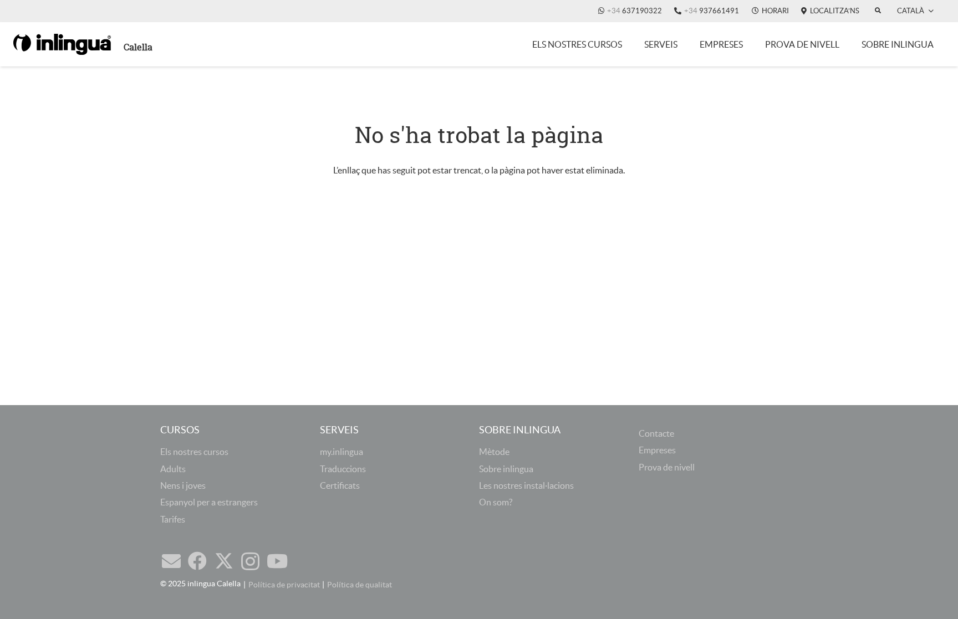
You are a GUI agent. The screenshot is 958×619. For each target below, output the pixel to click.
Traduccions (343, 469)
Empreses (657, 450)
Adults (173, 469)
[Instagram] (250, 561)
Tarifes (172, 519)
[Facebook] (197, 560)
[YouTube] (277, 560)
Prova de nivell (667, 467)
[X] (224, 561)
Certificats (340, 485)
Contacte (656, 433)
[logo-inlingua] (62, 44)
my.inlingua (341, 452)
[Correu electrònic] (171, 560)
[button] (915, 11)
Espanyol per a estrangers (209, 502)
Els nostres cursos (194, 452)
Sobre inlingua (506, 469)
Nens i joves (183, 485)
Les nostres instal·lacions (526, 485)
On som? (495, 502)
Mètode (494, 452)
